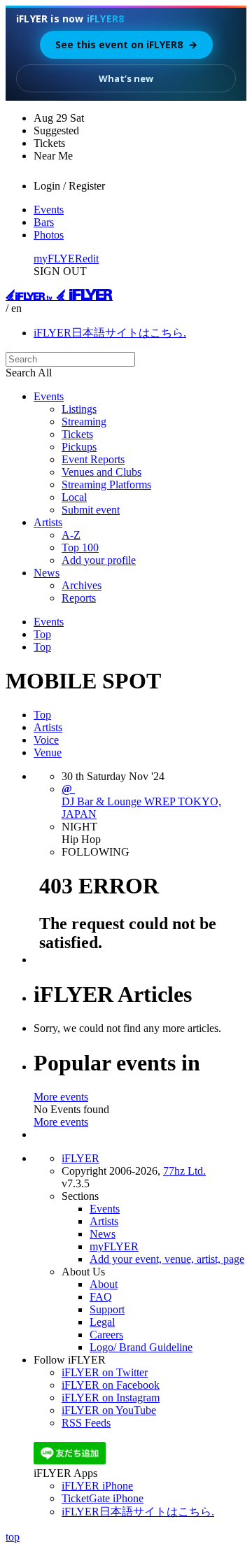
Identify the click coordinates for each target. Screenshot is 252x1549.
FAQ (101, 1297)
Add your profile (99, 560)
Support (107, 1309)
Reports (79, 598)
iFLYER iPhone (97, 1486)
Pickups (79, 447)
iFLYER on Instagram (111, 1397)
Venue (48, 752)
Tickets (77, 434)
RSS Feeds (86, 1423)
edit (91, 258)
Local (74, 497)
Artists (48, 522)
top (13, 1537)
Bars (44, 222)
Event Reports (93, 459)
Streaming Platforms (106, 484)
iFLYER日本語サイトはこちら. (110, 333)
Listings (79, 409)
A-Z (71, 535)
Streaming (84, 421)
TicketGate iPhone (103, 1498)
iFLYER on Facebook (111, 1385)
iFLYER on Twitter (105, 1372)
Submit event (91, 510)
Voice (46, 740)
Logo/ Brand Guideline (141, 1347)
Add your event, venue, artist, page (167, 1259)
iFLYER (80, 1158)
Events (49, 209)
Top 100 (80, 547)
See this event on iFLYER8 (126, 44)
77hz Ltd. (184, 1171)
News (46, 573)
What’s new (126, 78)
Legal (102, 1322)
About (104, 1284)
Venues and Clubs (101, 472)
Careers (106, 1335)
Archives (82, 585)
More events (61, 1097)
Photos (49, 235)
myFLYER (58, 258)
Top (42, 634)
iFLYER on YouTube (109, 1410)
